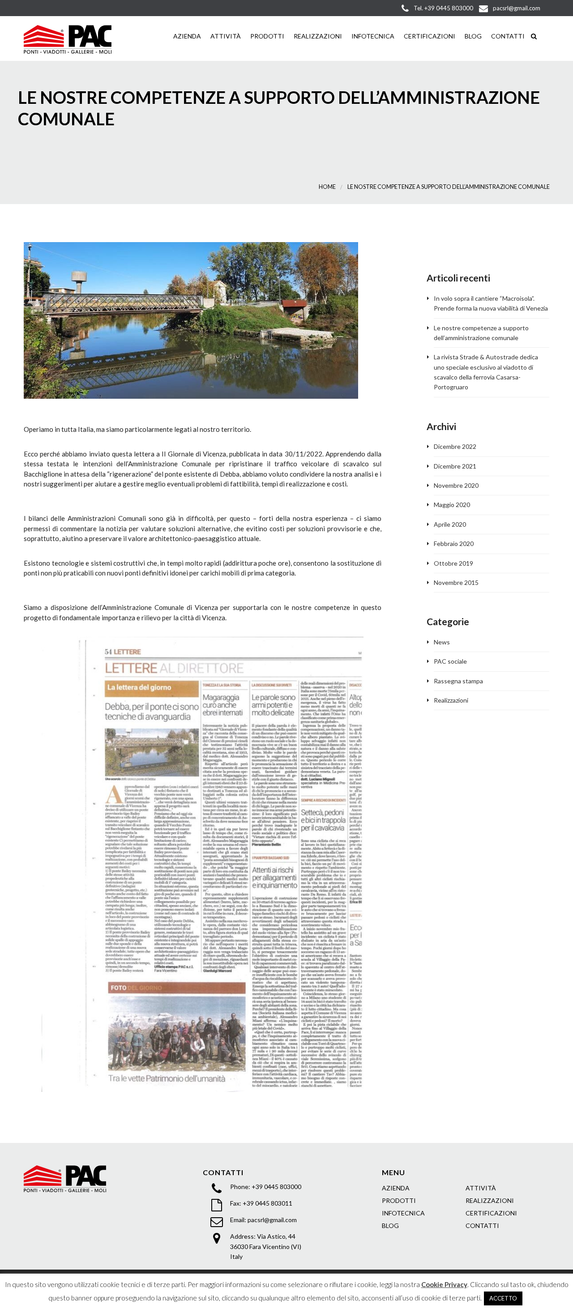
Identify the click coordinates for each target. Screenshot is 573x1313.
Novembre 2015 (456, 582)
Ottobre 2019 (453, 563)
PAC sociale (450, 661)
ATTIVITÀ (481, 1188)
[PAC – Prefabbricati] (67, 38)
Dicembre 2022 (455, 446)
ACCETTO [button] (503, 1298)
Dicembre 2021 (455, 466)
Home (327, 186)
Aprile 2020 (450, 524)
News (442, 642)
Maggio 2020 (452, 504)
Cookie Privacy (444, 1284)
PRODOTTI (399, 1200)
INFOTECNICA (372, 36)
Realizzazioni (451, 700)
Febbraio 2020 (454, 543)
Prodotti (266, 36)
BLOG (472, 36)
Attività (225, 36)
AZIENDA (186, 36)
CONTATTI (507, 36)
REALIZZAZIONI (317, 36)
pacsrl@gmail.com (272, 1219)
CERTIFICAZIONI (428, 36)
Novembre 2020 (456, 485)
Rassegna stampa (458, 681)
